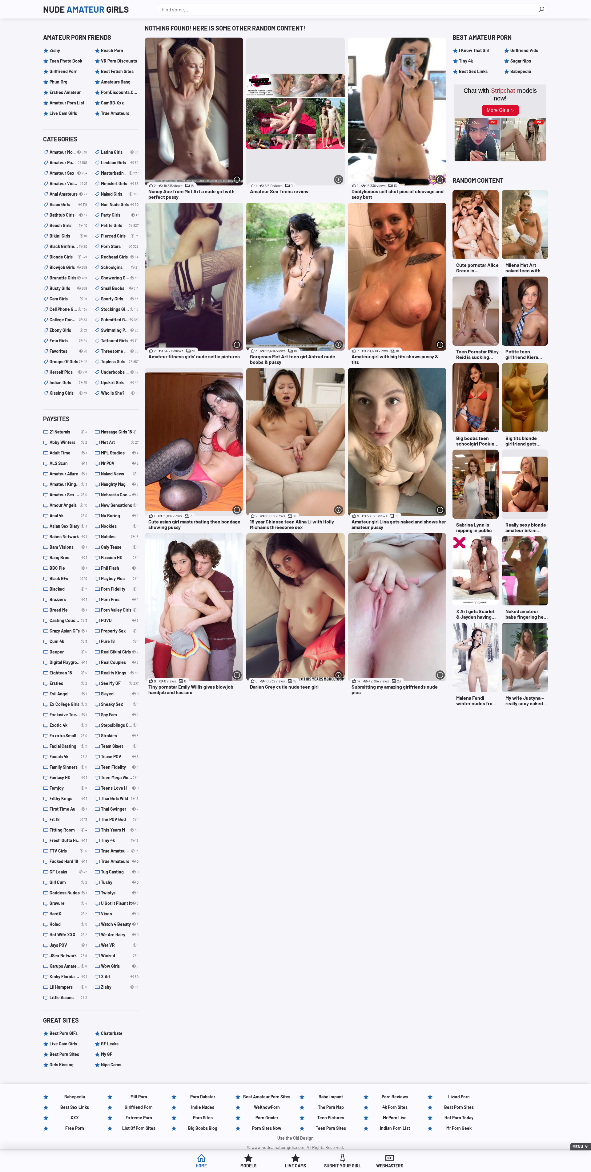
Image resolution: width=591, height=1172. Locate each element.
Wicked (120, 955)
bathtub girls (68, 215)
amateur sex (68, 173)
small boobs (120, 288)
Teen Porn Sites (331, 1128)
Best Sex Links (473, 71)
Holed (68, 924)
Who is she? (120, 393)
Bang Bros (68, 557)
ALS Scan (68, 463)
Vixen (120, 913)
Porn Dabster (202, 1096)
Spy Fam (120, 714)
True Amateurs (115, 113)
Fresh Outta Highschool (68, 840)
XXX (74, 1117)
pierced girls (120, 235)
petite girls (120, 225)
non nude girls (120, 204)
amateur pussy (68, 162)
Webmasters (389, 1165)
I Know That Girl (474, 50)
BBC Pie (68, 568)
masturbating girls (120, 173)
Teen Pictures (330, 1117)
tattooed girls (120, 340)
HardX (68, 913)
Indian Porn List (395, 1128)
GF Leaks (68, 871)
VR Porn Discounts (119, 60)
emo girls (68, 340)
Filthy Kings (68, 798)
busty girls (68, 288)
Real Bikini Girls (120, 651)
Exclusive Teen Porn (68, 714)
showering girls (120, 277)
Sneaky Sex (120, 704)
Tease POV (120, 756)
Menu (578, 1146)
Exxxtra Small (68, 735)
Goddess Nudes (68, 892)
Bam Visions (68, 547)
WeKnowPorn (267, 1107)
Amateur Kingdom (68, 484)
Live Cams (295, 1165)
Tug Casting (120, 871)
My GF (106, 1054)
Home (201, 1165)
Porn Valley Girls (120, 609)
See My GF (120, 683)
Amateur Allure (68, 473)
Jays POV (68, 945)
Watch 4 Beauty (120, 924)
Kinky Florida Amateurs (68, 976)
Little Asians (68, 997)
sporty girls (120, 298)
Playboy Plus (120, 578)
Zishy (55, 50)
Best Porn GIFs (64, 1033)
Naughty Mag (120, 484)
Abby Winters (68, 442)
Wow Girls (120, 966)
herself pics (68, 372)
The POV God (120, 819)
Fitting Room (68, 829)
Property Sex (120, 630)
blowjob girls (68, 267)
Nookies (120, 526)
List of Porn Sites (138, 1128)
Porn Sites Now (266, 1128)
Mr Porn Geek (459, 1128)
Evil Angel (68, 693)
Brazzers (68, 599)
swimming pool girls (120, 330)
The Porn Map (331, 1107)
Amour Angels (68, 505)
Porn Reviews (395, 1096)
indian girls (68, 382)
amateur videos (68, 183)
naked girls (120, 194)
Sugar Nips (520, 60)
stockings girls (120, 309)
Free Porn (74, 1128)
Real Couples (120, 662)
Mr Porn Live (395, 1117)
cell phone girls (68, 309)
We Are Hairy (120, 934)
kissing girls (68, 393)
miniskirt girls (120, 183)
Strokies (120, 735)
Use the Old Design (295, 1138)
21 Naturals (68, 431)
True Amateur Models (120, 850)
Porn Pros (120, 599)
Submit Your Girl (342, 1165)
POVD (120, 620)
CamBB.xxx (112, 102)
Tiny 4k (120, 840)
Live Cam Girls (63, 113)
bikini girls (68, 235)
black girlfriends (68, 246)
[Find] (541, 9)
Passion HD (120, 557)
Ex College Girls (68, 704)
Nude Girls (86, 9)
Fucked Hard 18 (68, 861)
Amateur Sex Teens (68, 494)
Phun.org (58, 81)
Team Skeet (120, 746)
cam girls (68, 298)
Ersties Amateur (65, 92)
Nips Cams (111, 1064)
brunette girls (68, 277)
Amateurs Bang (116, 81)
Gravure (68, 903)
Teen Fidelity (120, 767)
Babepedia (520, 71)
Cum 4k (68, 641)
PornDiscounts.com (120, 92)
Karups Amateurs (68, 966)
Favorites (68, 351)
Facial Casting (68, 746)
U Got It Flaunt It (120, 903)
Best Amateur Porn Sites (266, 1096)
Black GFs (68, 578)
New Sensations (120, 505)
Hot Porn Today (458, 1117)
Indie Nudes (202, 1107)
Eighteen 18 (68, 672)
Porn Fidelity (120, 589)
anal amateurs (68, 194)
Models (248, 1165)
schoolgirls (120, 267)
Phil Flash (120, 568)
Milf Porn (139, 1096)
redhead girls (120, 256)
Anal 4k (68, 515)
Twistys (120, 892)
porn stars (120, 246)
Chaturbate (112, 1033)
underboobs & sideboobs (120, 372)
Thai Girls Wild (120, 798)
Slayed (120, 693)
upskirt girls (120, 382)
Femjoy (68, 788)
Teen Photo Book (66, 60)
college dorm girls (68, 319)
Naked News (120, 473)
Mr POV (120, 463)
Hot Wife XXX (68, 934)
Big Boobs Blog (202, 1128)
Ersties (68, 683)
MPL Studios (120, 452)
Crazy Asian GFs (68, 630)
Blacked (68, 589)
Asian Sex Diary (68, 526)
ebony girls (68, 330)
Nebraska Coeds (120, 494)
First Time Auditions (68, 809)
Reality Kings (120, 672)
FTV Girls (68, 850)
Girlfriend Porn (64, 71)
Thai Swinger (120, 809)
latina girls (120, 152)
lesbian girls (120, 162)
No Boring (120, 515)
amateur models (68, 152)
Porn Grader (266, 1117)
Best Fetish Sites (117, 71)
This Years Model (120, 829)
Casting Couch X (68, 620)
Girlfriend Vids (524, 50)
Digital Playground (68, 662)
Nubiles (120, 536)
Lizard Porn (459, 1096)
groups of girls (68, 361)
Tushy (120, 882)
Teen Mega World (120, 777)
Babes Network (68, 536)
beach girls (68, 225)
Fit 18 (68, 819)
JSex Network (68, 955)
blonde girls (68, 256)
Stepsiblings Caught (120, 725)
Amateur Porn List (67, 102)
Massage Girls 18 (120, 431)
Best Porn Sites (64, 1054)
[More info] (237, 179)
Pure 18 (120, 641)
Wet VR (120, 945)
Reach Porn (112, 50)
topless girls (120, 361)
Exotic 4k (68, 725)
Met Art (120, 442)
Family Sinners (68, 767)
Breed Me (68, 609)
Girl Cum (68, 882)
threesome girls (120, 351)
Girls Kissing (62, 1064)
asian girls (68, 204)
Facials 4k (68, 756)
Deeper (68, 651)
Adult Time (68, 452)
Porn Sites (203, 1117)
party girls (120, 215)
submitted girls (120, 319)
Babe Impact (331, 1096)
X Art (120, 976)
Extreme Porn (139, 1117)
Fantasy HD (68, 777)
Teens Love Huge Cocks (120, 788)
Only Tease (120, 547)
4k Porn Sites (395, 1107)
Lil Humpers (68, 987)
